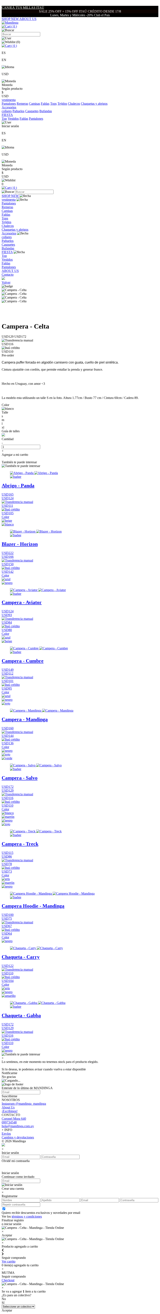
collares (7, 111)
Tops (53, 103)
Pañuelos (18, 111)
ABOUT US (27, 19)
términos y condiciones (27, 1216)
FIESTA (7, 252)
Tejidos (62, 103)
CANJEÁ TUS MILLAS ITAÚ (23, 7)
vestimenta (9, 199)
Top (4, 118)
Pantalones (9, 103)
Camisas (34, 103)
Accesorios (9, 233)
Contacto (8, 274)
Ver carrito (8, 1261)
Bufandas (45, 111)
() (14, 26)
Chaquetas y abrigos (94, 103)
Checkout (8, 1280)
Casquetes (32, 111)
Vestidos (13, 118)
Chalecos (74, 103)
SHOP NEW (10, 19)
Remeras (22, 103)
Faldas (45, 103)
